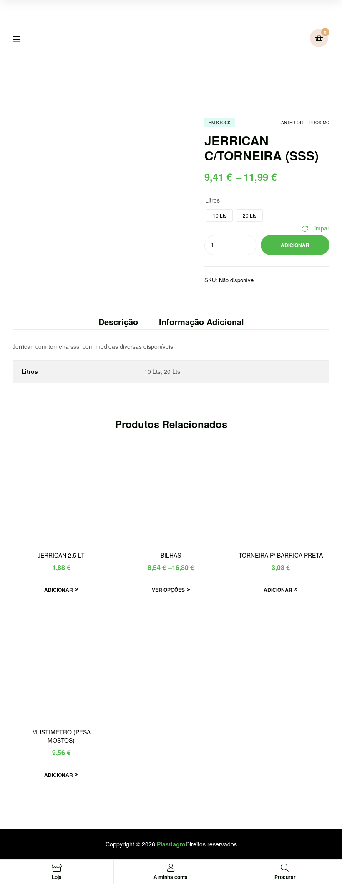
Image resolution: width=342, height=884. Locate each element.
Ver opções (168, 590)
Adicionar (295, 245)
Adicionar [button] (58, 590)
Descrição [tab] (118, 322)
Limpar (320, 228)
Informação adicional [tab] (201, 322)
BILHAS (171, 555)
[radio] (219, 215)
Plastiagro (171, 844)
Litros (212, 200)
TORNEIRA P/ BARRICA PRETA (281, 555)
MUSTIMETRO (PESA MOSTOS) (61, 736)
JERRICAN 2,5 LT (61, 555)
